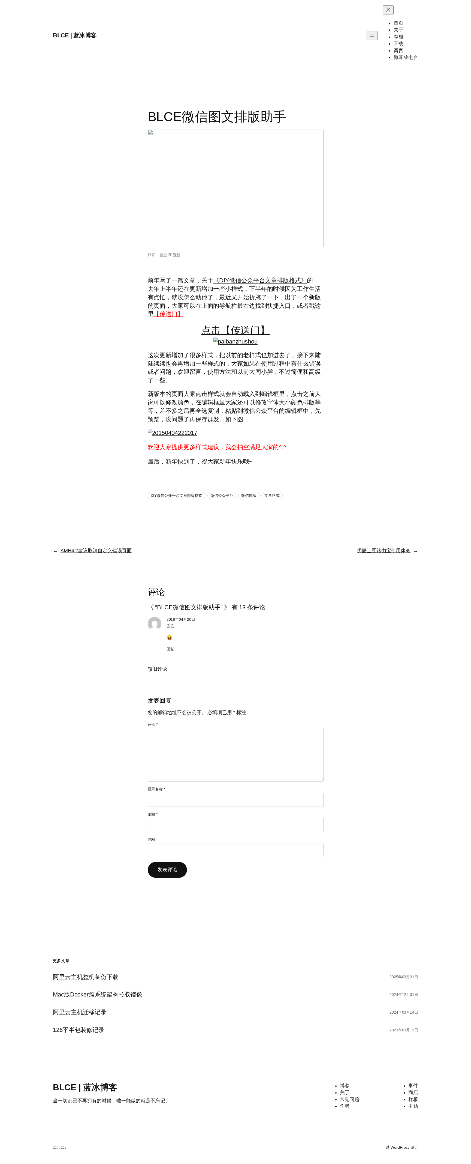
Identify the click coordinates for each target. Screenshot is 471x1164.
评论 (153, 724)
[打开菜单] (372, 35)
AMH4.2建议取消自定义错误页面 (96, 550)
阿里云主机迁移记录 (80, 1012)
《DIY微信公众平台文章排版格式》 (260, 280)
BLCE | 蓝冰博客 (75, 35)
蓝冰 (163, 254)
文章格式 (272, 495)
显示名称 (156, 789)
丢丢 (170, 626)
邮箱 (153, 814)
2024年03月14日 (404, 1012)
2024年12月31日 (404, 994)
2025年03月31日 (404, 977)
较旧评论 (157, 669)
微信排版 (248, 495)
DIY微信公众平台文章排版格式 (177, 495)
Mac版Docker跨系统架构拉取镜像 (97, 994)
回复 (170, 649)
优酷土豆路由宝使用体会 (383, 550)
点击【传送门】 (235, 330)
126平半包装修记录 (78, 1030)
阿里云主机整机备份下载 (86, 977)
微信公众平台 (221, 495)
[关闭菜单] (388, 9)
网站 (151, 839)
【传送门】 (168, 314)
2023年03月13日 (404, 1030)
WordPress (400, 1147)
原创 (176, 254)
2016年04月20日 (181, 619)
